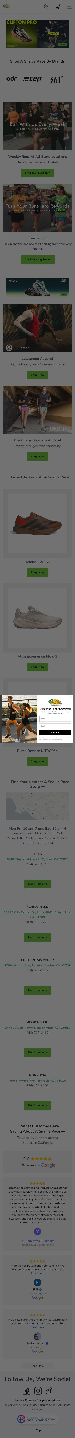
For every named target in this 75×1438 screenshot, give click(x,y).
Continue (55, 732)
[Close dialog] (71, 697)
